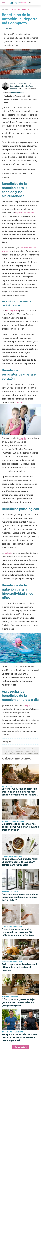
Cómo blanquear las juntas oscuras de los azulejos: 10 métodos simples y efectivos (18, 932)
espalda (28, 705)
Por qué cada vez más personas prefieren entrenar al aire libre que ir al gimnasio (19, 1037)
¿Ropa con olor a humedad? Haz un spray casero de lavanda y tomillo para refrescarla (20, 862)
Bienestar (5, 9)
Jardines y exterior (10, 891)
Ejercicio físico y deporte (20, 9)
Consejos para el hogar (12, 856)
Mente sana (7, 786)
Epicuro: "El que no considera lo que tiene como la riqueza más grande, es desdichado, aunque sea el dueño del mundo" (19, 791)
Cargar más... (20, 1047)
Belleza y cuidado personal (13, 821)
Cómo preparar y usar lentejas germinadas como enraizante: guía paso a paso (19, 1002)
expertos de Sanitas (24, 212)
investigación (12, 310)
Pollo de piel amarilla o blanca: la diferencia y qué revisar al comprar (20, 967)
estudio (22, 438)
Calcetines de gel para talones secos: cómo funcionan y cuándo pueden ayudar (20, 826)
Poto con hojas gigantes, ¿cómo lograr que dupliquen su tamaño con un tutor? (20, 897)
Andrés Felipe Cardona (26, 89)
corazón (19, 402)
